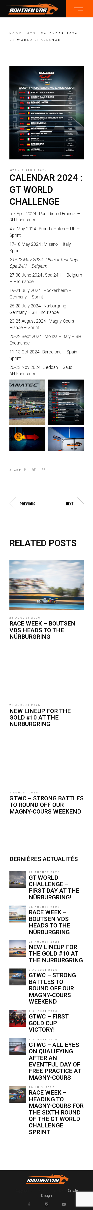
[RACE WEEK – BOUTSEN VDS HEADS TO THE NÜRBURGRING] (46, 585)
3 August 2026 (23, 792)
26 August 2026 (25, 618)
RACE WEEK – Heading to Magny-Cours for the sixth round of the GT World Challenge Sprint (56, 1112)
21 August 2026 (25, 705)
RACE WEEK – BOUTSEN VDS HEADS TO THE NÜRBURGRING (42, 630)
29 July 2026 (42, 1087)
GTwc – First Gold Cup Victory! (48, 1023)
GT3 (31, 33)
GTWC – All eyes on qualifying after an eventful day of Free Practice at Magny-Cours (55, 1061)
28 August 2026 (44, 872)
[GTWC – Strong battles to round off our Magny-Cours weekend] (46, 760)
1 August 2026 (43, 1039)
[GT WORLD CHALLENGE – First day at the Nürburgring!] (17, 879)
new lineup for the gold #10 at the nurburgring (40, 718)
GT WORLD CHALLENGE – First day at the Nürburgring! (54, 887)
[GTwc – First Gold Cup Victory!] (17, 1018)
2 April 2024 (34, 170)
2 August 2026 (43, 1011)
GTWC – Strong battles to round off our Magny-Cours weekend (46, 805)
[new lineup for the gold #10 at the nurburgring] (46, 672)
